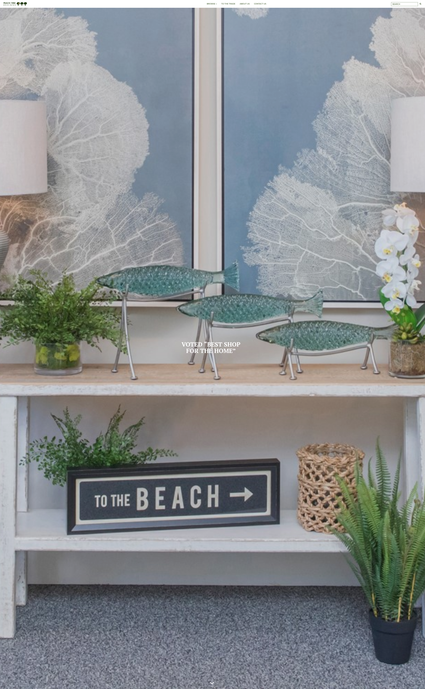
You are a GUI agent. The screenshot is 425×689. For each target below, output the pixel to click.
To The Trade (228, 4)
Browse (211, 4)
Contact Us (260, 4)
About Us (245, 4)
